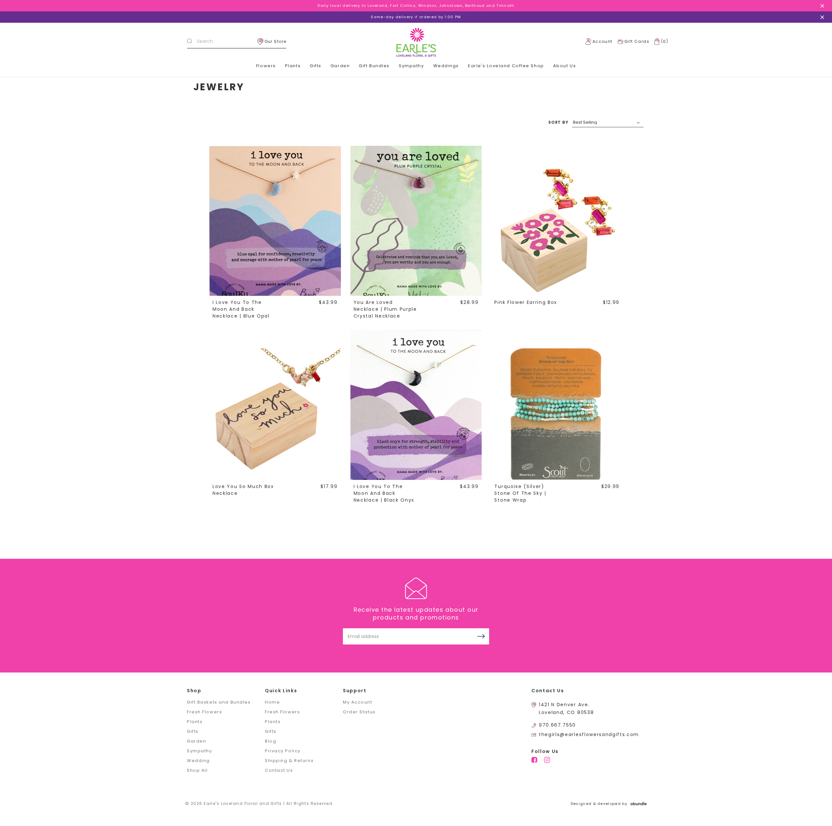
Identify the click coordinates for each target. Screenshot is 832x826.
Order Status (359, 712)
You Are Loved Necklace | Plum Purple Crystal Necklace (385, 309)
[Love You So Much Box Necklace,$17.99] (275, 413)
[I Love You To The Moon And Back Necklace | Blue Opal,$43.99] (275, 229)
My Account (357, 702)
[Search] (189, 41)
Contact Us (279, 770)
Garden (340, 66)
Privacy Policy (283, 751)
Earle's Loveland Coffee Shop (506, 66)
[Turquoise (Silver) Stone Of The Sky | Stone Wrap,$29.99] (556, 413)
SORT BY (558, 122)
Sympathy (411, 66)
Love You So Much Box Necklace (243, 489)
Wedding (198, 760)
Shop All (197, 770)
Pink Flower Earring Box (525, 302)
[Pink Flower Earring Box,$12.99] (556, 229)
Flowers (266, 66)
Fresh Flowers (204, 712)
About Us (564, 66)
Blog (270, 741)
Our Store (276, 41)
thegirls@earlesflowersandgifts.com (589, 734)
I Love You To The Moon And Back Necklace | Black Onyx (384, 493)
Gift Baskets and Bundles (219, 702)
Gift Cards (636, 41)
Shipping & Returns (289, 760)
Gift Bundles (374, 66)
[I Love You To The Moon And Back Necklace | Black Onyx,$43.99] (416, 413)
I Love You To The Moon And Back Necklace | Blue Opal (241, 309)
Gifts (315, 66)
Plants (293, 66)
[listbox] (608, 122)
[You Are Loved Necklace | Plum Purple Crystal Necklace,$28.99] (416, 229)
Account (602, 41)
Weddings (446, 66)
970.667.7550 (557, 725)
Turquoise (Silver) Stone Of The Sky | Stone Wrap (520, 493)
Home (272, 702)
